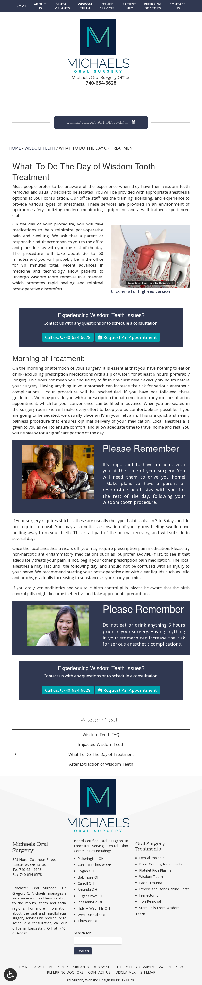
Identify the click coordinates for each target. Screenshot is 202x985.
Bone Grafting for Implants (160, 864)
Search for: (83, 932)
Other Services (140, 967)
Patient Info (171, 967)
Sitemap (147, 972)
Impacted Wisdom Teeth (101, 744)
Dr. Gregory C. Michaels (39, 890)
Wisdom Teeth (39, 148)
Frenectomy (148, 895)
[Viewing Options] (10, 974)
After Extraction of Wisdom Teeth (101, 764)
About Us (43, 967)
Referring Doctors (65, 972)
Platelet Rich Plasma (155, 870)
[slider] (150, 284)
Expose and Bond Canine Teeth (164, 889)
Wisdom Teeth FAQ (101, 734)
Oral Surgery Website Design (87, 980)
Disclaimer (125, 972)
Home (21, 6)
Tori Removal (150, 901)
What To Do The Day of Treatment (101, 754)
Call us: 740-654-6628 (68, 337)
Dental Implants (152, 857)
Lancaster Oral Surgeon (34, 888)
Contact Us (99, 972)
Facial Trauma (150, 883)
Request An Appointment (129, 337)
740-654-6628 (101, 82)
